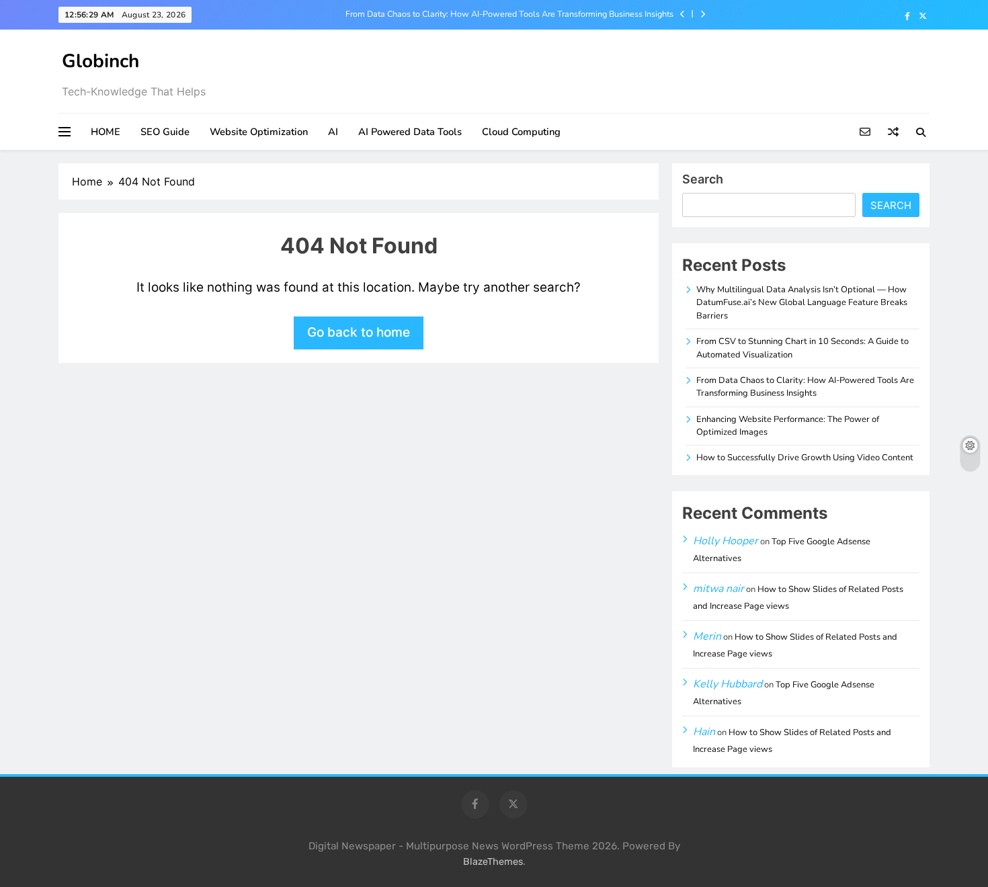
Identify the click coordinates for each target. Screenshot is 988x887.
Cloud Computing (521, 131)
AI (333, 131)
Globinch (100, 61)
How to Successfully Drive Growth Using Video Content (804, 458)
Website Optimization (259, 131)
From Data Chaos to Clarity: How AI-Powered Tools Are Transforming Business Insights (509, 14)
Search (702, 179)
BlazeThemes (493, 862)
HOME (105, 131)
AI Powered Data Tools (410, 131)
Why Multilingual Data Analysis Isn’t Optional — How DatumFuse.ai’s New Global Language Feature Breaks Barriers (801, 303)
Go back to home (358, 332)
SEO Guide (165, 131)
